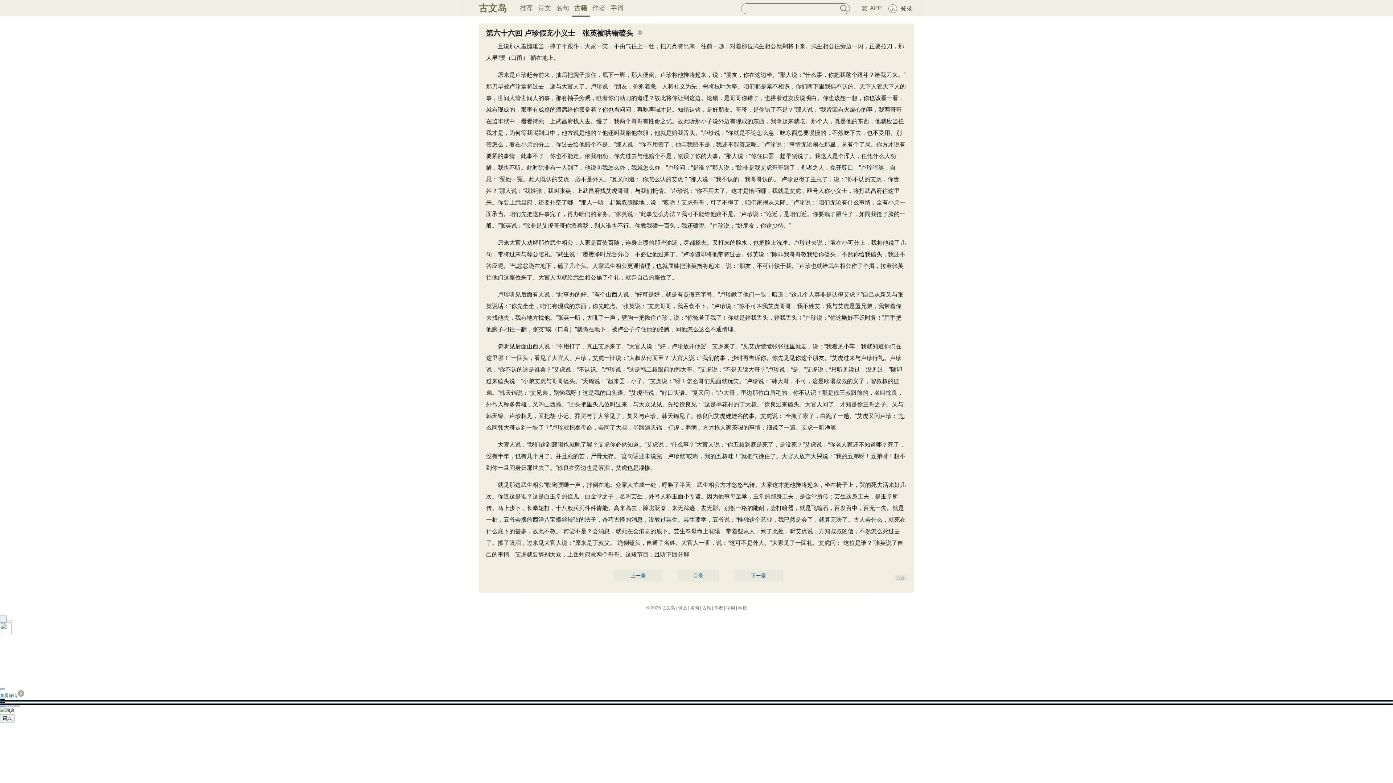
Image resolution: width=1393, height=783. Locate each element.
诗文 (544, 8)
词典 (7, 718)
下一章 (758, 576)
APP (876, 8)
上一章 (638, 576)
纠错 (742, 607)
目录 (698, 576)
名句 (562, 8)
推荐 (526, 8)
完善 (900, 577)
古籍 (580, 8)
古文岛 (493, 8)
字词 (617, 8)
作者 (598, 8)
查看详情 (8, 695)
